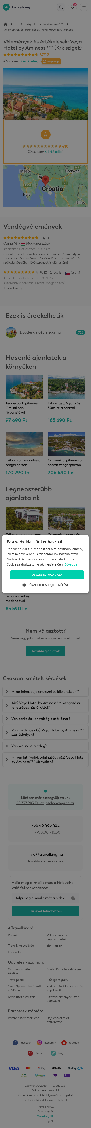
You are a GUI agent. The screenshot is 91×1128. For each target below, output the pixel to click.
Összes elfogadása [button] (47, 574)
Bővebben (71, 564)
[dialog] (45, 564)
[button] (45, 585)
